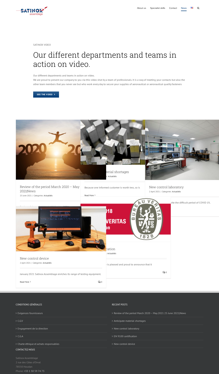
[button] (198, 8)
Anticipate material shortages (106, 172)
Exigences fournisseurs (30, 313)
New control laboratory (166, 187)
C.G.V (20, 320)
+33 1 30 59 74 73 (34, 371)
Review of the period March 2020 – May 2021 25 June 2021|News (150, 313)
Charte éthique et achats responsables (38, 343)
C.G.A (20, 336)
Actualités (48, 195)
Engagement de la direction (33, 328)
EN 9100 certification (125, 336)
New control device (34, 258)
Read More (24, 282)
